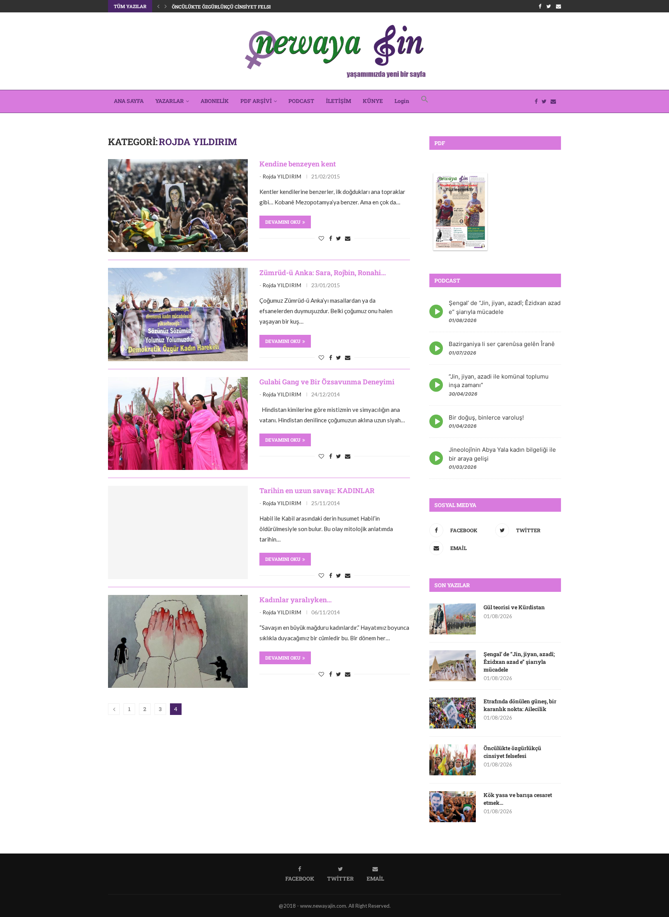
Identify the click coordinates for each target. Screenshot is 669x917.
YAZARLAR (169, 101)
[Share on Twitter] (338, 238)
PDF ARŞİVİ (256, 101)
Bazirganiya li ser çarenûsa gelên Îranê (502, 344)
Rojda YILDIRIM (281, 176)
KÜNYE (373, 101)
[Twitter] (548, 6)
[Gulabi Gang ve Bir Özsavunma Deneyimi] (178, 423)
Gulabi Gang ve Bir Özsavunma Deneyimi (327, 381)
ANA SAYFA (129, 101)
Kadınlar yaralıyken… (295, 599)
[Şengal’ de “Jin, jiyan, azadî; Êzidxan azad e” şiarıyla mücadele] (452, 665)
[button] (424, 101)
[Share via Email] (347, 238)
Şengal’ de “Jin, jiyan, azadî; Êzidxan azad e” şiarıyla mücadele (519, 661)
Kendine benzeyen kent (297, 163)
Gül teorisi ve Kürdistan (514, 607)
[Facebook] (540, 6)
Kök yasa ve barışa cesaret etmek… (518, 798)
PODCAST (301, 101)
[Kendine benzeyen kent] (178, 205)
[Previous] (158, 6)
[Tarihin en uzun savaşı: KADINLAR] (178, 532)
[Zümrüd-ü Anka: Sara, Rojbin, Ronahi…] (178, 314)
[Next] (166, 6)
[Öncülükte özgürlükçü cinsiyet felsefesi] (452, 759)
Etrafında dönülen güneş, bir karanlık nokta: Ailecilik (520, 705)
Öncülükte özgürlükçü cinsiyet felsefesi (227, 6)
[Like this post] (321, 238)
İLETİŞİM (338, 101)
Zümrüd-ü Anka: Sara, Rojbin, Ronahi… (322, 272)
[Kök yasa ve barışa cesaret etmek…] (452, 806)
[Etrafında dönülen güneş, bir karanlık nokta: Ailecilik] (452, 713)
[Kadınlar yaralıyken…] (178, 641)
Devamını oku (282, 222)
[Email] (558, 6)
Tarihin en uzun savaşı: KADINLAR (316, 490)
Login (402, 101)
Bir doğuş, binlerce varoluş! (486, 417)
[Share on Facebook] (330, 238)
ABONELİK (215, 101)
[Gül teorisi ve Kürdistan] (452, 618)
